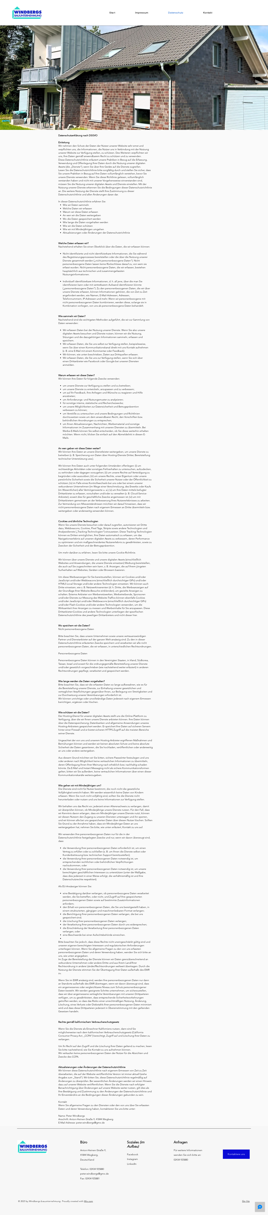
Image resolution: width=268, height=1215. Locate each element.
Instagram (132, 1159)
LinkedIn (131, 1163)
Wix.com (88, 1201)
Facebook (132, 1154)
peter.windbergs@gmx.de (94, 1173)
